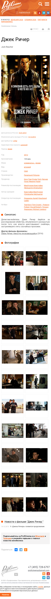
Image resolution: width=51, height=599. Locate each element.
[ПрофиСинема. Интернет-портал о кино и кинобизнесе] (11, 5)
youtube (39, 13)
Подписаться (24, 12)
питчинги (42, 20)
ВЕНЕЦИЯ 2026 (17, 20)
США (26, 171)
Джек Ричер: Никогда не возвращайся (19, 233)
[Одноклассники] (25, 549)
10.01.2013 (22, 133)
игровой (27, 167)
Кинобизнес (7, 22)
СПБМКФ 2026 (30, 20)
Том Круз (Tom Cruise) (33, 205)
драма (38, 163)
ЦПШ (15, 141)
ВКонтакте (39, 536)
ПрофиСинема (5, 26)
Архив (10, 149)
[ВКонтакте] (16, 549)
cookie (40, 587)
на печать (43, 29)
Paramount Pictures (31, 175)
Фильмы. (14, 26)
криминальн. (29, 163)
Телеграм (7, 538)
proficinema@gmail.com (38, 570)
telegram (44, 13)
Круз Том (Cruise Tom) (32, 179)
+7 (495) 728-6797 (39, 567)
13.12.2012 (32, 137)
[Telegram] (20, 549)
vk (48, 13)
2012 (26, 155)
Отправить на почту (49, 29)
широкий (24, 145)
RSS (35, 13)
